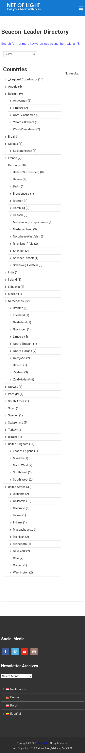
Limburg (20, 108)
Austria (15, 86)
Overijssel (21, 358)
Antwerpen (22, 100)
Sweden (15, 415)
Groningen (22, 329)
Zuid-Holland (23, 379)
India (13, 272)
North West (22, 465)
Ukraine (15, 437)
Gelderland (22, 322)
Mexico (15, 294)
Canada (15, 144)
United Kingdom (21, 444)
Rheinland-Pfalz (25, 243)
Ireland (14, 279)
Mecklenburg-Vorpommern (32, 222)
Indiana (20, 522)
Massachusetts (25, 529)
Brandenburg (23, 193)
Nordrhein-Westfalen (28, 236)
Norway (15, 387)
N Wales (20, 458)
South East (22, 472)
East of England (25, 451)
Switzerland (17, 422)
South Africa (18, 401)
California (22, 501)
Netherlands (19, 301)
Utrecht (20, 365)
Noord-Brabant (25, 344)
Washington (23, 572)
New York (21, 551)
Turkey (14, 430)
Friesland (21, 315)
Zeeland (20, 372)
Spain (14, 408)
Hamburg (21, 208)
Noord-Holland (24, 351)
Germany (17, 165)
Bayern (19, 179)
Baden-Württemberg (28, 172)
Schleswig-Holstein (27, 265)
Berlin (19, 186)
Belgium (15, 94)
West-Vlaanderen (26, 129)
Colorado (21, 508)
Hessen (20, 215)
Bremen (20, 201)
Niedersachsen (25, 229)
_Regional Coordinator (25, 79)
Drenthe (20, 308)
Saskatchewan (24, 151)
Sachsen (21, 251)
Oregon (20, 565)
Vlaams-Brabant (26, 122)
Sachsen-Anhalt (25, 258)
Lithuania (16, 287)
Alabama (21, 494)
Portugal (15, 394)
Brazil (14, 136)
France (14, 158)
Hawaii (19, 515)
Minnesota (22, 544)
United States (19, 487)
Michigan (21, 537)
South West (23, 479)
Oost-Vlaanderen (26, 115)
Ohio (18, 558)
